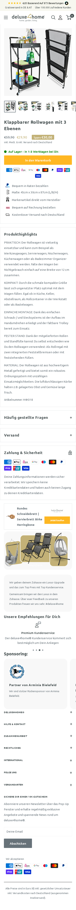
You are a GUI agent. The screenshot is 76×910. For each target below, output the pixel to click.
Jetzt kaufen (57, 520)
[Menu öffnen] (6, 17)
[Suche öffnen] (53, 17)
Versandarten (13, 784)
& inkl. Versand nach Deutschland (34, 142)
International (13, 760)
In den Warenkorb (38, 160)
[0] (68, 17)
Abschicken (18, 843)
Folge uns (10, 772)
